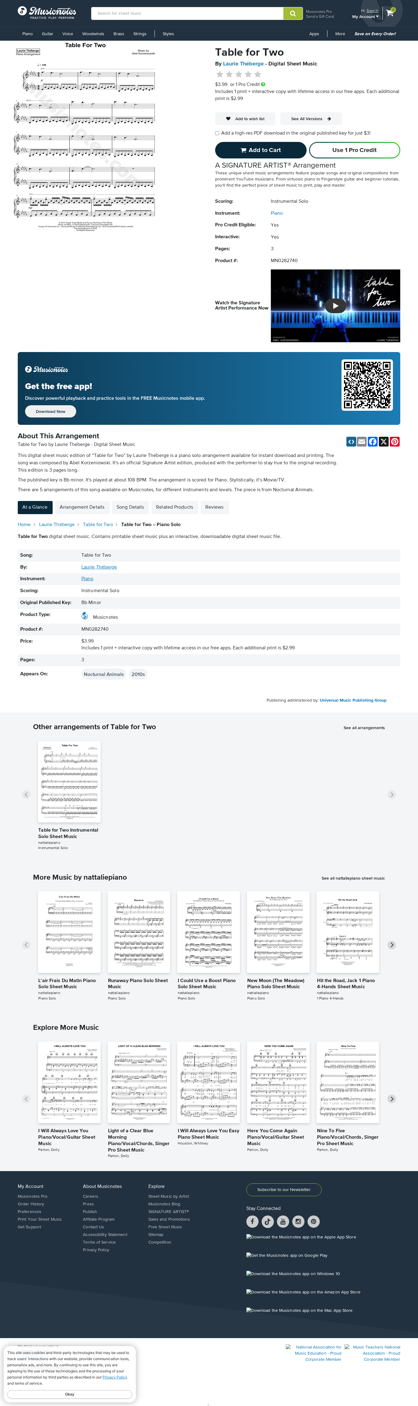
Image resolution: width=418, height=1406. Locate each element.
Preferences (29, 1212)
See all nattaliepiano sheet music (353, 878)
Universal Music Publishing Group (353, 700)
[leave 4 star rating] (248, 74)
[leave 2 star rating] (229, 74)
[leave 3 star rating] (239, 74)
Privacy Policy (96, 1250)
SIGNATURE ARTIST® (168, 1212)
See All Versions (307, 118)
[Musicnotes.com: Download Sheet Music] (47, 12)
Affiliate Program (98, 1219)
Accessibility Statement (105, 1235)
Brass (119, 34)
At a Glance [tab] (34, 507)
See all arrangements (364, 727)
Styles (168, 34)
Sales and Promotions (169, 1219)
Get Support (29, 1227)
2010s (138, 674)
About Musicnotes (102, 1186)
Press (88, 1204)
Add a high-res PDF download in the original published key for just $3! (296, 133)
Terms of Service (99, 1242)
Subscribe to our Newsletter (284, 1190)
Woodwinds (93, 34)
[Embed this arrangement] (351, 442)
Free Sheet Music (165, 1227)
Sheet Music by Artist (168, 1196)
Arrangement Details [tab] (82, 507)
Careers (90, 1196)
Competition (159, 1242)
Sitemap (156, 1235)
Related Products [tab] (174, 507)
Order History (31, 1204)
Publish (90, 1212)
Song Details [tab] (130, 507)
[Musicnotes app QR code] (367, 388)
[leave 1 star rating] (220, 74)
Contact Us (93, 1227)
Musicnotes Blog (164, 1204)
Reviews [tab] (214, 507)
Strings (140, 34)
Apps (314, 34)
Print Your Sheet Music (40, 1219)
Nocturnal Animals (104, 674)
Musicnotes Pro (319, 11)
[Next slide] (391, 794)
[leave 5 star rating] (257, 74)
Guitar (47, 34)
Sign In (373, 10)
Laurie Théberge (243, 64)
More (342, 36)
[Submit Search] (293, 13)
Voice (67, 34)
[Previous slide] (26, 794)
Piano (27, 34)
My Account (364, 16)
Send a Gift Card (320, 16)
